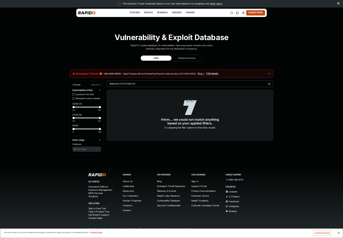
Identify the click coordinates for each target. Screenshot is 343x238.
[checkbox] (73, 94)
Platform (135, 13)
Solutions (93, 196)
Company (190, 13)
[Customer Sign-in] (243, 12)
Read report (216, 3)
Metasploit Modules (187, 58)
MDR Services (95, 193)
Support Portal (199, 186)
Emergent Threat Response (171, 186)
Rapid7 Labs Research (168, 195)
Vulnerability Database (168, 200)
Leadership (128, 186)
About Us (128, 181)
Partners (176, 13)
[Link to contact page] (237, 12)
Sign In (194, 181)
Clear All (94, 85)
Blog (159, 181)
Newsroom (128, 191)
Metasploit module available (88, 98)
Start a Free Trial (97, 208)
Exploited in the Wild (85, 94)
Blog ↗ (201, 73)
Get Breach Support (98, 214)
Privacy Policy (96, 232)
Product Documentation (203, 191)
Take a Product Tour (99, 211)
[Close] (339, 233)
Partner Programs (132, 200)
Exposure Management (100, 190)
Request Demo (256, 13)
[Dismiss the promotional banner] (338, 3)
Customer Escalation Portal (205, 205)
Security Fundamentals (168, 205)
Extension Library (200, 195)
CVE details (212, 73)
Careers (127, 210)
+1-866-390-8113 (234, 179)
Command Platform (98, 186)
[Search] (231, 12)
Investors (127, 205)
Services (148, 13)
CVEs (156, 58)
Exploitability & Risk (82, 90)
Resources (162, 13)
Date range (78, 140)
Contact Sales (95, 218)
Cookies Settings (322, 233)
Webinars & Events (166, 191)
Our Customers (130, 195)
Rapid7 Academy (199, 200)
